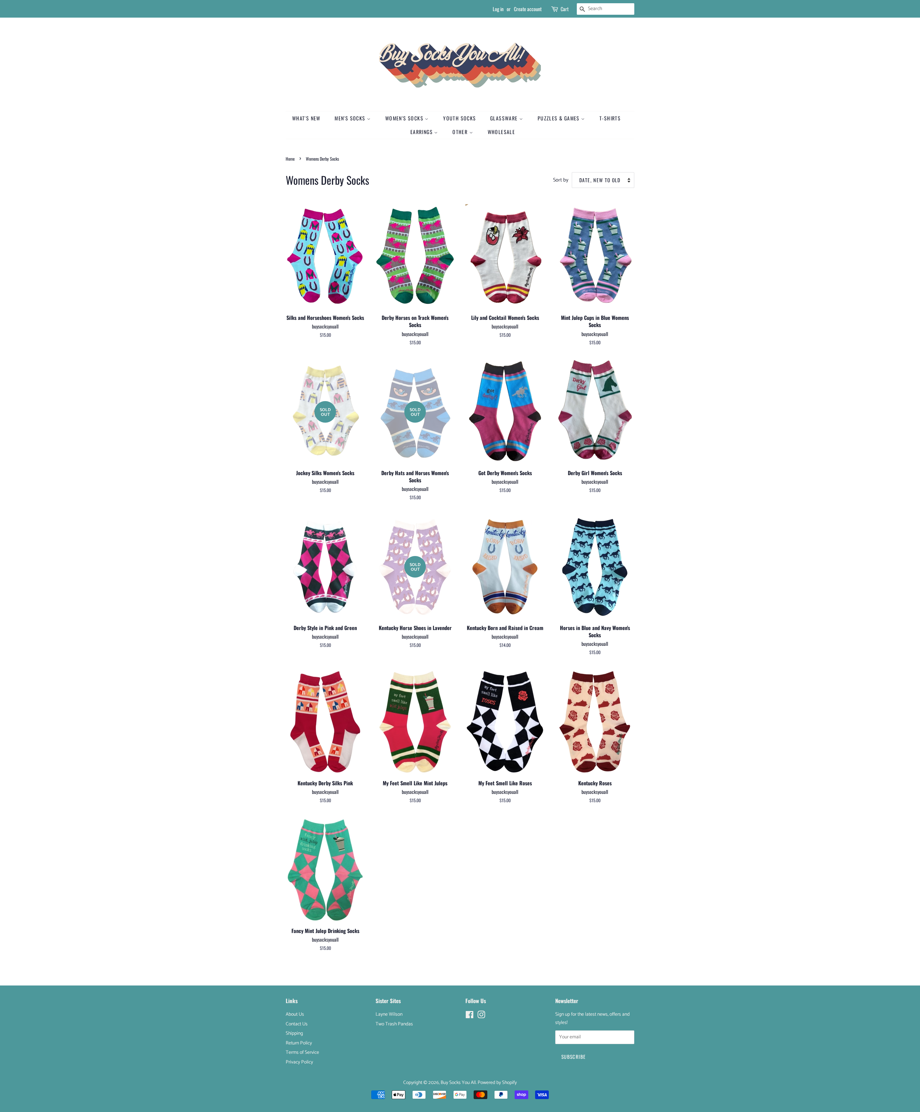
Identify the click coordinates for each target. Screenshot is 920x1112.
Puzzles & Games (559, 118)
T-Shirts (610, 118)
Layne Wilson (389, 1014)
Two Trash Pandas (394, 1024)
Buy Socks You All (458, 1082)
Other (460, 131)
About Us (295, 1014)
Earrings (422, 131)
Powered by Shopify (497, 1082)
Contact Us (297, 1024)
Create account (528, 9)
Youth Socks (459, 118)
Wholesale (501, 131)
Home (290, 159)
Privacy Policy (299, 1062)
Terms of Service (302, 1052)
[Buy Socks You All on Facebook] (469, 1016)
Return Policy (299, 1043)
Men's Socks (351, 118)
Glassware (504, 118)
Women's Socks (405, 118)
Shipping (294, 1033)
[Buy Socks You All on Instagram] (481, 1016)
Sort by (561, 180)
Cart (565, 9)
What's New (306, 118)
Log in (498, 9)
